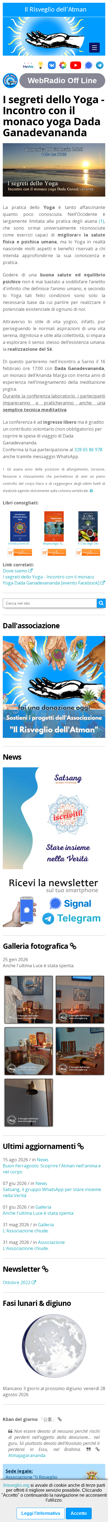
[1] (101, 603)
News (42, 1160)
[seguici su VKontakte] (51, 65)
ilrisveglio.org (16, 1485)
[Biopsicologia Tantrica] (54, 526)
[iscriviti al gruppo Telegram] (99, 65)
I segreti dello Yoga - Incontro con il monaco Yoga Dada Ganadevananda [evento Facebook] (52, 580)
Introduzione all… (20, 543)
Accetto (79, 1513)
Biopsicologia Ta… (54, 543)
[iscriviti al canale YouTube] (75, 65)
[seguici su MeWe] (28, 65)
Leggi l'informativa (40, 1513)
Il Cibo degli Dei (88, 543)
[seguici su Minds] (40, 65)
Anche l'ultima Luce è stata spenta (38, 1213)
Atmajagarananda (26, 1455)
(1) (101, 221)
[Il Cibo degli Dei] (88, 526)
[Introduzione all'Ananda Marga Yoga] (20, 526)
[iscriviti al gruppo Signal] (88, 65)
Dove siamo (15, 571)
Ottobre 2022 (17, 1282)
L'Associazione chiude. (26, 1231)
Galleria (43, 1207)
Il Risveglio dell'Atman (55, 9)
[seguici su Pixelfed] (62, 65)
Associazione (51, 1242)
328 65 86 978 (88, 450)
